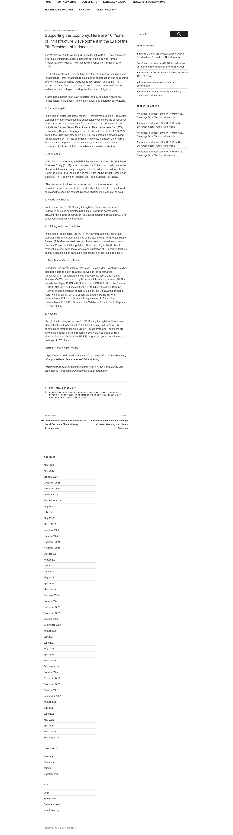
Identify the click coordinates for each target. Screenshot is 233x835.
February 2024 (51, 595)
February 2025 (51, 530)
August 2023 (50, 630)
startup (47, 767)
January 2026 (51, 476)
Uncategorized (51, 773)
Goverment (69, 388)
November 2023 (52, 613)
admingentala (70, 30)
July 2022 (49, 707)
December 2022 (52, 678)
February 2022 (51, 737)
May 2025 (49, 518)
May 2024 (49, 577)
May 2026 (49, 464)
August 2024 (50, 559)
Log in (47, 792)
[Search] (179, 34)
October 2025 (51, 494)
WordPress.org (51, 810)
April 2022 (49, 725)
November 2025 (52, 488)
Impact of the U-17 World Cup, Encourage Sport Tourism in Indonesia (160, 115)
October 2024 (51, 553)
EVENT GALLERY (106, 9)
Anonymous (143, 113)
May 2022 (49, 719)
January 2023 (51, 672)
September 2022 (52, 695)
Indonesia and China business (68, 392)
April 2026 (49, 470)
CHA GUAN (85, 9)
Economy (54, 388)
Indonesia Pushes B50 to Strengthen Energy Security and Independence (159, 93)
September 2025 (52, 500)
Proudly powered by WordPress (60, 827)
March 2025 (50, 524)
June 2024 (49, 571)
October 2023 (51, 618)
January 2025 (51, 536)
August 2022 (50, 701)
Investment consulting (90, 395)
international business (104, 392)
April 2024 (49, 583)
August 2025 (50, 506)
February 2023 (51, 666)
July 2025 (49, 512)
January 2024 (51, 601)
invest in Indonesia (61, 395)
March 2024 (50, 589)
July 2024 (49, 565)
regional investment (74, 397)
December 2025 (52, 482)
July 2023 (49, 636)
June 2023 (49, 642)
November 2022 (52, 684)
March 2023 (50, 660)
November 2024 (52, 547)
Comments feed (52, 804)
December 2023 (52, 607)
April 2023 (49, 654)
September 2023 (52, 624)
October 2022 (51, 690)
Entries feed (50, 798)
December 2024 (52, 541)
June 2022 (49, 713)
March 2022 (50, 731)
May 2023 (49, 648)
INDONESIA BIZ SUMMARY (59, 9)
